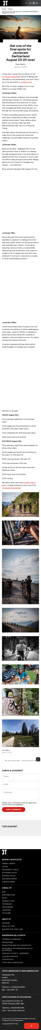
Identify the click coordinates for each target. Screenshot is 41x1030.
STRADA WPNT (8, 882)
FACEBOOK (7, 904)
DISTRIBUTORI (8, 895)
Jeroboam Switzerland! (11, 488)
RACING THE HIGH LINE (12, 929)
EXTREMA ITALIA (9, 872)
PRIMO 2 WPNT (9, 863)
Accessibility (24, 1018)
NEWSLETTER (8, 901)
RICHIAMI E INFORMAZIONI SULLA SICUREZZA (17, 949)
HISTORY (6, 923)
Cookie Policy (15, 1018)
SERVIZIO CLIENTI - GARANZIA (15, 953)
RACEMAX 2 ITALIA (10, 869)
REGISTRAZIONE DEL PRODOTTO (16, 945)
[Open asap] (31, 1026)
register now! (26, 82)
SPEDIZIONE (7, 942)
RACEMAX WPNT (9, 879)
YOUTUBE (6, 913)
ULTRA (5, 866)
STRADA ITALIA (8, 875)
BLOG (4, 898)
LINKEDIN (6, 910)
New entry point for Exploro (28, 760)
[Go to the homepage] (5, 5)
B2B (3, 892)
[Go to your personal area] (30, 3)
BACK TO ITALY (8, 926)
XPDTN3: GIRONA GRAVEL (13, 760)
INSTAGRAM (7, 907)
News (10, 9)
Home (4, 9)
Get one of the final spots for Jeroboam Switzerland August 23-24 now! (20, 12)
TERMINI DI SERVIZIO (11, 939)
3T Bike (15, 1024)
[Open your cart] (34, 3)
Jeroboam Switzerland (11, 77)
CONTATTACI (8, 959)
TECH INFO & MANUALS (12, 962)
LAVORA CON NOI (10, 956)
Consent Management (16, 1020)
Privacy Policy (6, 1018)
